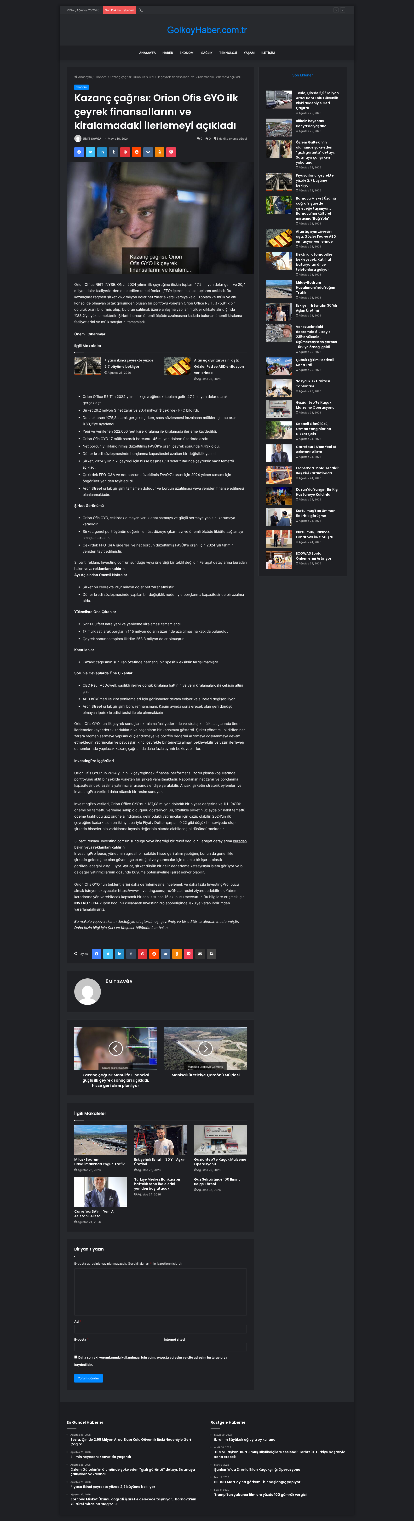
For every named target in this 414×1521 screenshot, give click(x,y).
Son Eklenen (303, 75)
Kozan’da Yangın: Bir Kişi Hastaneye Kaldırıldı (317, 492)
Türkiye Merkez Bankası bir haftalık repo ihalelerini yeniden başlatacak (157, 1184)
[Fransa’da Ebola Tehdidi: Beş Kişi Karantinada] (279, 475)
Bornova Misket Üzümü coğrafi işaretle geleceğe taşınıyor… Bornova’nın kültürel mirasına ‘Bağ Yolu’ (316, 208)
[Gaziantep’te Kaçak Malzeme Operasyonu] (220, 1140)
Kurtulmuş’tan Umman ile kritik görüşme (315, 513)
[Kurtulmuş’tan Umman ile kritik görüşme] (279, 517)
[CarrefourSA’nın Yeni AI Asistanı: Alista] (100, 1192)
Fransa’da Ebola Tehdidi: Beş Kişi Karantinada (317, 471)
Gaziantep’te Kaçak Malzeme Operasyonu (220, 1161)
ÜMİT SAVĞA (92, 138)
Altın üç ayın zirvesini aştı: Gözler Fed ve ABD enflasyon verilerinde (219, 366)
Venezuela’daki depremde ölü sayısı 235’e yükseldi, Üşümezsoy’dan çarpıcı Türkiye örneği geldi (316, 336)
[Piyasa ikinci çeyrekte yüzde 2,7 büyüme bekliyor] (88, 366)
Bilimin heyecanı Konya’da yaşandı (312, 123)
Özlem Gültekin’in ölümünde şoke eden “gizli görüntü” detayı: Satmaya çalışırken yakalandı (205, 10)
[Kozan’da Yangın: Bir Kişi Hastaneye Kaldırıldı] (279, 496)
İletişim (268, 53)
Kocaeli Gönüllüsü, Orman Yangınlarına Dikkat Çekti (313, 428)
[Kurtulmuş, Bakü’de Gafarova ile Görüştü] (279, 539)
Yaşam (249, 53)
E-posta (81, 1339)
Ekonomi (187, 53)
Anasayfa (147, 53)
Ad (77, 1321)
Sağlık (207, 53)
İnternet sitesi (174, 1339)
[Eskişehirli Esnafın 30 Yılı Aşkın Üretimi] (160, 1140)
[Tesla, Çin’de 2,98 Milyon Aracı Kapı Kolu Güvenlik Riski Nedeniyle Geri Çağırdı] (279, 100)
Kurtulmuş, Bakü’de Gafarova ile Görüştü (314, 535)
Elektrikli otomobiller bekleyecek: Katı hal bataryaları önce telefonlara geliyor (314, 262)
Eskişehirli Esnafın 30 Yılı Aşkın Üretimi (159, 1161)
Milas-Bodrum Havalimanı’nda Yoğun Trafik (99, 1161)
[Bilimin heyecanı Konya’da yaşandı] (279, 128)
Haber (167, 53)
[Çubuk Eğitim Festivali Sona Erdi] (279, 366)
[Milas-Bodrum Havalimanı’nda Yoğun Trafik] (100, 1140)
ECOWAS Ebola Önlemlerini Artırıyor (313, 556)
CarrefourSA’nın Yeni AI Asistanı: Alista (94, 1213)
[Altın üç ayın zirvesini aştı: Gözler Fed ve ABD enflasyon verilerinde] (177, 366)
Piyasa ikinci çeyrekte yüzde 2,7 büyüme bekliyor (315, 180)
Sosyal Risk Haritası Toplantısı (313, 384)
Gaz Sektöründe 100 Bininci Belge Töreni (218, 1181)
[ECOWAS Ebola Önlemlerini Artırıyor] (279, 560)
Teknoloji (228, 53)
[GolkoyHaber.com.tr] (207, 30)
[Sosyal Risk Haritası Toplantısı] (279, 388)
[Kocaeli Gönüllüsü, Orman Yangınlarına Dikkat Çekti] (279, 430)
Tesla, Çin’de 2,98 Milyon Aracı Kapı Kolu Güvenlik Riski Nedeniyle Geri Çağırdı (317, 100)
